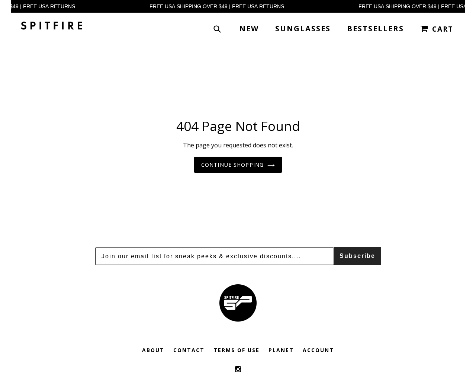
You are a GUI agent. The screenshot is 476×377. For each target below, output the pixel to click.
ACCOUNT (318, 350)
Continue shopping (232, 164)
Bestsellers (375, 28)
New (249, 28)
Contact (189, 350)
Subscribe (357, 256)
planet (281, 350)
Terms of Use (236, 350)
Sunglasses (303, 28)
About (153, 350)
